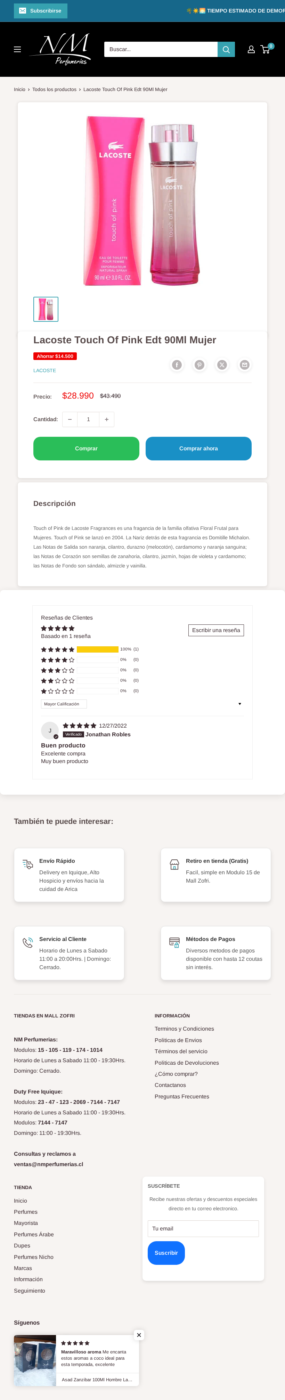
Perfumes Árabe (34, 1234)
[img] (80, 726)
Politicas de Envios (178, 1040)
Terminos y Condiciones (184, 1029)
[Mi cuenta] (251, 49)
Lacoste (44, 370)
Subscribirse (45, 11)
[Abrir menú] (17, 49)
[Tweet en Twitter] (222, 364)
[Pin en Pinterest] (199, 364)
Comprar (86, 448)
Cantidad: (45, 419)
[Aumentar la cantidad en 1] (106, 419)
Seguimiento (29, 1291)
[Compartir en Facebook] (177, 364)
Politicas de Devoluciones (187, 1063)
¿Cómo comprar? (176, 1074)
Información (28, 1279)
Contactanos (170, 1085)
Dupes (22, 1245)
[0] (265, 49)
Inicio (19, 89)
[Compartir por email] (245, 364)
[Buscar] (226, 49)
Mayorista (26, 1223)
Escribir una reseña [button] (216, 630)
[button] (57, 649)
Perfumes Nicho (34, 1257)
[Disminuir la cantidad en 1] (70, 419)
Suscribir (166, 1253)
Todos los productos (54, 89)
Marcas (23, 1268)
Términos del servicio (181, 1051)
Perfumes (26, 1212)
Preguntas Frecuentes (182, 1096)
